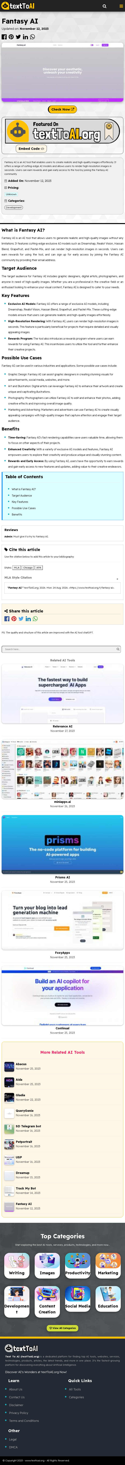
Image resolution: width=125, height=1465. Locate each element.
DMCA (13, 1447)
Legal (13, 1439)
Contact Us (17, 1397)
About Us (15, 1389)
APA (38, 567)
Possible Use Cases (24, 508)
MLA (16, 567)
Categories (76, 1397)
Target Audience (22, 495)
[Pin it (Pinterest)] (11, 38)
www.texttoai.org (34, 1460)
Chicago (28, 567)
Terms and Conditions (24, 1421)
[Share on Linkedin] (26, 38)
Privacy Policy (18, 1413)
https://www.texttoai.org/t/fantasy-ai (91, 587)
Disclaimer (16, 1405)
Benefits (17, 514)
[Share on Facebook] (4, 38)
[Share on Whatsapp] (32, 38)
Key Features (20, 501)
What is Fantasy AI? (24, 489)
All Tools (75, 1389)
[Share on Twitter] (19, 38)
